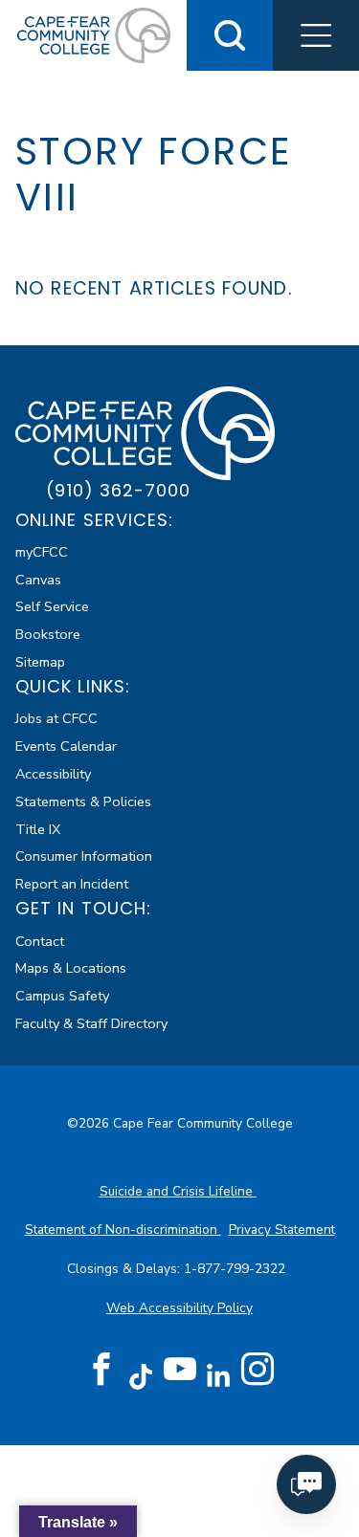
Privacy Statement (282, 1229)
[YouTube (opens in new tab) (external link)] (180, 1369)
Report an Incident (71, 883)
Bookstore (47, 634)
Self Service (52, 606)
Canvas (38, 579)
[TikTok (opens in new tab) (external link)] (140, 1376)
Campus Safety (62, 995)
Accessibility (53, 773)
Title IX (37, 829)
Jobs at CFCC (56, 718)
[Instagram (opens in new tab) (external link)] (257, 1369)
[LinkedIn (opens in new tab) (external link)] (219, 1376)
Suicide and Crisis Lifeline (178, 1191)
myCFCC (41, 551)
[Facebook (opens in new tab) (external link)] (101, 1369)
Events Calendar (66, 746)
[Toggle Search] (230, 35)
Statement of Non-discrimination (123, 1229)
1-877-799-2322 (236, 1269)
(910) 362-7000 (118, 490)
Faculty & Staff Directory (91, 1023)
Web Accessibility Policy (179, 1308)
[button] (316, 35)
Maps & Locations (70, 967)
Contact (39, 941)
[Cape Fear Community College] (93, 34)
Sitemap (40, 661)
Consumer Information (83, 856)
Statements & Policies (83, 801)
